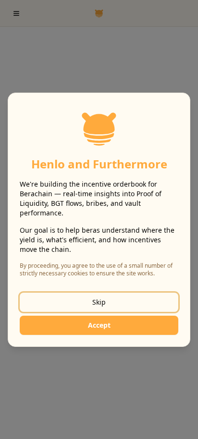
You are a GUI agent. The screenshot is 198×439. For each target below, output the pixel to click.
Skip (99, 302)
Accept (99, 325)
